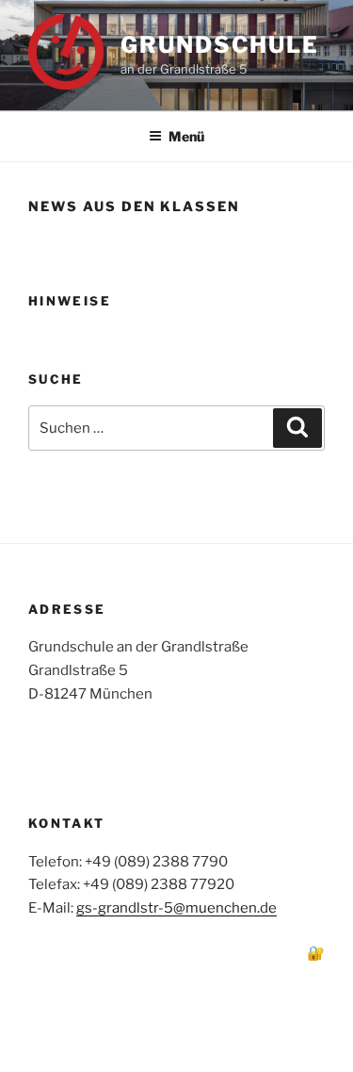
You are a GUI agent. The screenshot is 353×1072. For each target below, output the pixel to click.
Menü (186, 136)
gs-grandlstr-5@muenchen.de (176, 907)
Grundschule (219, 44)
